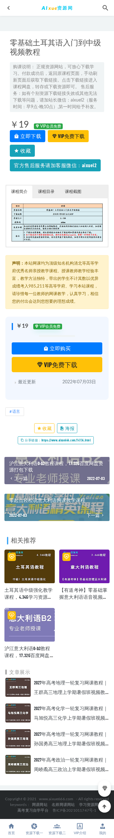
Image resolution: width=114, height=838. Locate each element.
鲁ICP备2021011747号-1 (75, 810)
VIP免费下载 (71, 136)
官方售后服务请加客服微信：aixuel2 (55, 165)
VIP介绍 (80, 833)
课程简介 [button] (19, 192)
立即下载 (30, 136)
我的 (102, 833)
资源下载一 (34, 833)
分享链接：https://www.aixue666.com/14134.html (57, 440)
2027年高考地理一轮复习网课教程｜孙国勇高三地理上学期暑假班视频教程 (71, 743)
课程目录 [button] (46, 192)
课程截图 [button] (73, 192)
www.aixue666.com (56, 799)
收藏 (25, 151)
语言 (16, 411)
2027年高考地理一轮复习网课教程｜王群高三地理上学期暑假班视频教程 (71, 692)
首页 (11, 833)
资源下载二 (57, 833)
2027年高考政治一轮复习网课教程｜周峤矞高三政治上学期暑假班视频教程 (71, 769)
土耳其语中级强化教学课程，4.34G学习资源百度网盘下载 (28, 597)
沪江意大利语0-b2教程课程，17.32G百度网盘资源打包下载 (29, 655)
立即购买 (60, 348)
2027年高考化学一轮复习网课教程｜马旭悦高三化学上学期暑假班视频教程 (71, 717)
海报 (70, 428)
